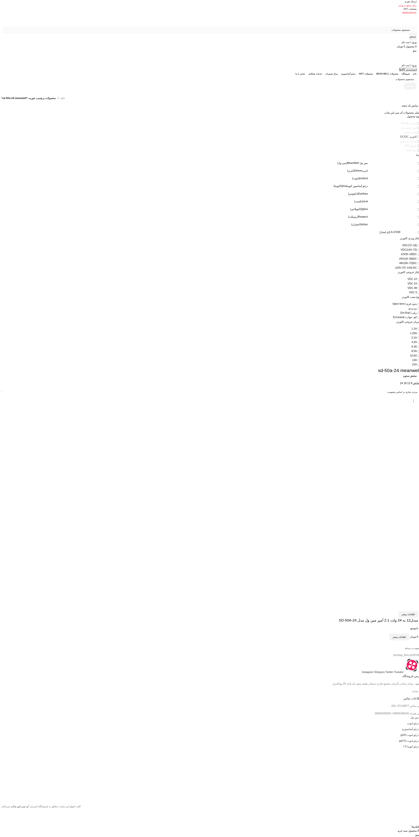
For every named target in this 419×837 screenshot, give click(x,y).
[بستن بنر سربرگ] (415, 812)
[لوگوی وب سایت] (400, 20)
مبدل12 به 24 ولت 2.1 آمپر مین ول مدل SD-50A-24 (378, 620)
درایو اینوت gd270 (409, 740)
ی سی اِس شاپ (19, 806)
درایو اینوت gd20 (410, 735)
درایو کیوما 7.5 (411, 746)
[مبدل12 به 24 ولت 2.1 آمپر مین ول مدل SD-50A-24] (367, 456)
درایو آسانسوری (410, 729)
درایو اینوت (413, 723)
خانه (62, 98)
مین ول (414, 717)
